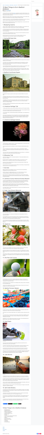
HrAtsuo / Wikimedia (7, 211)
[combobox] (36, 1)
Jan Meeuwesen (8, 10)
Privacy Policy (5, 429)
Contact (4, 430)
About (3, 428)
